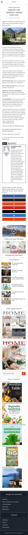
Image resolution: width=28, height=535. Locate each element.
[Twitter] (4, 153)
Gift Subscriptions (6, 504)
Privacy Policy (5, 527)
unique (11, 190)
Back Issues (5, 506)
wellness (21, 190)
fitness (4, 189)
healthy (13, 189)
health (8, 189)
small (4, 190)
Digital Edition (5, 509)
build (15, 187)
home (18, 189)
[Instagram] (8, 153)
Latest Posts (13, 143)
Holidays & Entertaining (14, 7)
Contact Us (5, 524)
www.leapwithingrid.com (8, 122)
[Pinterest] (6, 155)
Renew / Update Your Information (10, 501)
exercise (20, 187)
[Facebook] (6, 153)
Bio (5, 143)
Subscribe (4, 499)
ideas (22, 189)
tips (7, 190)
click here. (17, 134)
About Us (4, 522)
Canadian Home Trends (15, 17)
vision (15, 190)
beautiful (5, 187)
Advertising (5, 520)
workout (5, 192)
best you (10, 187)
